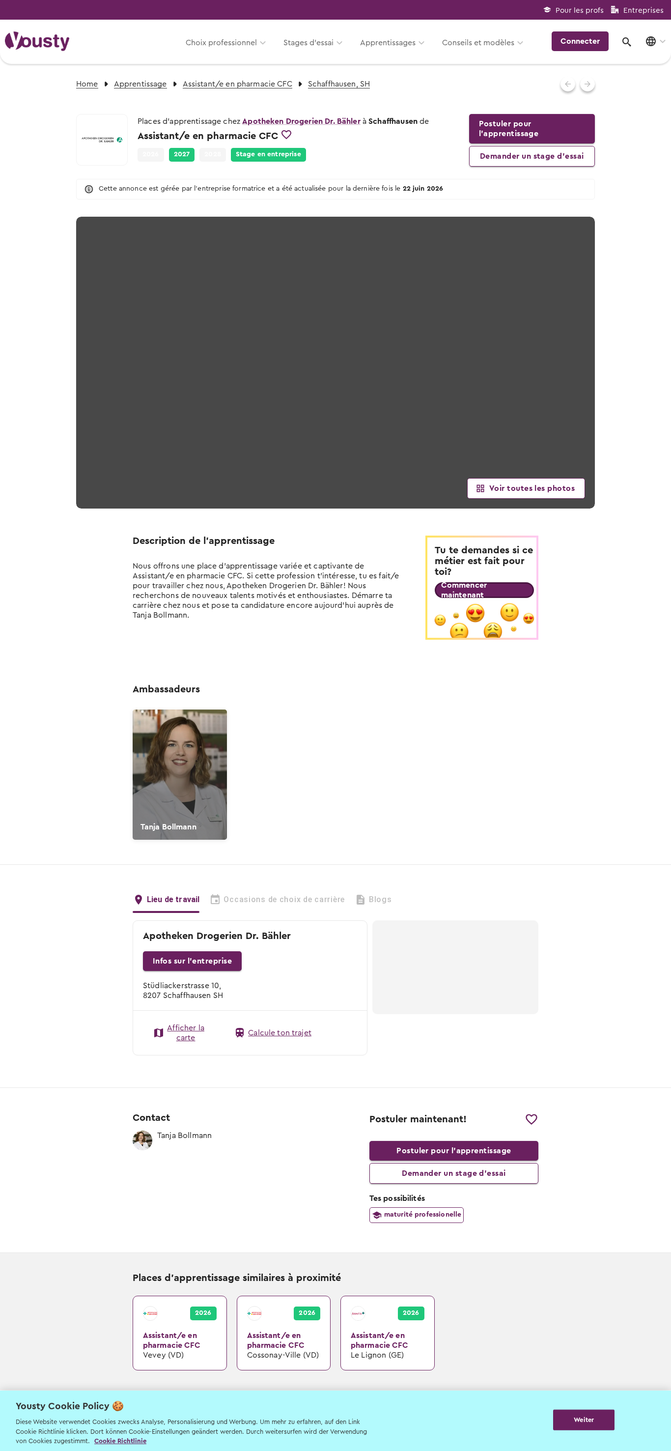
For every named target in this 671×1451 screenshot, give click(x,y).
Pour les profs (580, 10)
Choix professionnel (221, 43)
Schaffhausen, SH (339, 84)
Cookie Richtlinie (120, 1441)
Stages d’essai (308, 43)
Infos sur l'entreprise (192, 961)
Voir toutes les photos (532, 488)
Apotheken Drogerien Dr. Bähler (301, 121)
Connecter (580, 41)
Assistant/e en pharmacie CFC (237, 84)
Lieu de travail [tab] (173, 899)
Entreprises (643, 10)
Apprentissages (388, 43)
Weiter (584, 1420)
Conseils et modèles (478, 43)
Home (87, 84)
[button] (182, 155)
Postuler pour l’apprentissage (509, 129)
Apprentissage (140, 84)
